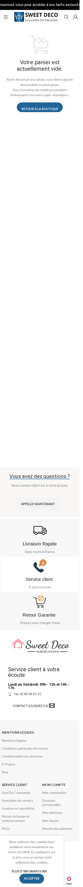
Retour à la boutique (39, 109)
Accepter (31, 878)
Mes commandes (54, 793)
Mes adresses (52, 812)
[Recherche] (66, 17)
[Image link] (40, 645)
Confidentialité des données (22, 756)
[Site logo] (36, 17)
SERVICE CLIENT (14, 785)
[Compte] (75, 17)
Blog (5, 772)
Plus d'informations (29, 871)
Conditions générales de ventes (25, 748)
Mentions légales (18, 732)
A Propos (8, 764)
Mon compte (53, 785)
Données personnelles (51, 802)
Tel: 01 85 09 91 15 (27, 694)
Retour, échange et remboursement (16, 818)
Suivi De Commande (16, 793)
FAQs (6, 828)
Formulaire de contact (17, 800)
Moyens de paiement (57, 828)
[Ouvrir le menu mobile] (5, 17)
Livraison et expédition (18, 808)
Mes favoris (50, 821)
